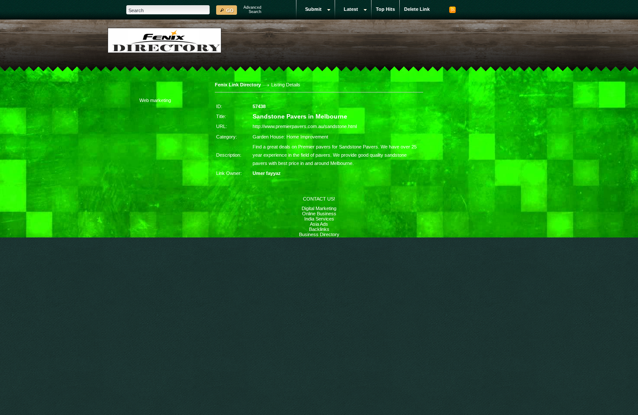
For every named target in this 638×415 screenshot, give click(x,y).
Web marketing (155, 100)
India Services (319, 218)
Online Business (319, 213)
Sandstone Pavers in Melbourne (300, 116)
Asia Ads (319, 224)
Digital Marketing (319, 208)
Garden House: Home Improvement (290, 136)
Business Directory (319, 234)
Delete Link (417, 9)
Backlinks (319, 229)
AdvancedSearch (252, 9)
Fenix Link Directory (238, 84)
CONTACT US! (319, 198)
